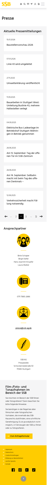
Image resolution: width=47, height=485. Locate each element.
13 (36, 216)
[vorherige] (6, 216)
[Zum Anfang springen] (23, 479)
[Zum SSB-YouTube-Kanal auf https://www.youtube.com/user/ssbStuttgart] (27, 470)
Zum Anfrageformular (19, 436)
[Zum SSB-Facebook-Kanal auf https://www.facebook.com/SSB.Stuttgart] (13, 470)
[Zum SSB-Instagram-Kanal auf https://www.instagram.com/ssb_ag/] (20, 470)
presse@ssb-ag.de (23, 328)
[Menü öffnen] (42, 4)
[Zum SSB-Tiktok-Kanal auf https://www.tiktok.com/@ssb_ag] (33, 470)
